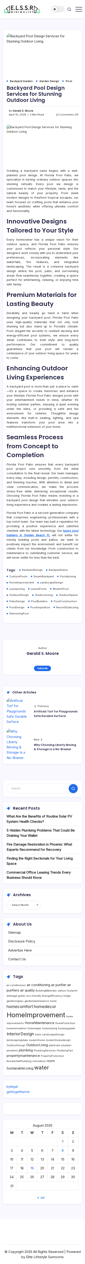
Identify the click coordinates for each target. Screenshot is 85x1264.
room (51, 1061)
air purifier (58, 985)
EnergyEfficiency (52, 995)
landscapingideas (17, 1040)
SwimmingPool (19, 613)
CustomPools (18, 576)
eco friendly (33, 995)
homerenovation (17, 1028)
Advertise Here (20, 950)
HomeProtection (65, 1023)
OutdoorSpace (68, 595)
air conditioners (16, 985)
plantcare (55, 1045)
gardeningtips (15, 1001)
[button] (58, 9)
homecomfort (20, 1006)
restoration (39, 1061)
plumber (66, 1045)
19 (32, 1168)
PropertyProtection (52, 1056)
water (41, 1067)
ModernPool (61, 588)
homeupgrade (66, 1028)
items (38, 1034)
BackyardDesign (32, 569)
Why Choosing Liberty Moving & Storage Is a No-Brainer (55, 747)
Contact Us (17, 959)
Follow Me (42, 668)
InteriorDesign (20, 1033)
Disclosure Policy (21, 941)
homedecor (45, 1006)
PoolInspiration (40, 607)
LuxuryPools (39, 588)
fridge (67, 995)
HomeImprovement (21, 582)
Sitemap (14, 932)
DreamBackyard (44, 576)
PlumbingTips (65, 1050)
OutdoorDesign (19, 595)
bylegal (12, 1086)
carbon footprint (68, 990)
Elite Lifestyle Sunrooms (45, 1257)
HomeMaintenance (39, 1023)
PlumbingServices (45, 1050)
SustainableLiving (20, 1068)
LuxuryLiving (17, 588)
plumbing (26, 1050)
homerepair (34, 1028)
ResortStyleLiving (67, 607)
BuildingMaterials (46, 990)
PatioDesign (17, 601)
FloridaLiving (68, 576)
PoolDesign (16, 607)
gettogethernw (18, 1092)
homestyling (49, 1028)
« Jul (40, 1197)
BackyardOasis (58, 569)
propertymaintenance (23, 1055)
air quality (27, 990)
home (53, 1001)
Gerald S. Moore (23, 110)
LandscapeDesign (51, 582)
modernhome (37, 1040)
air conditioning (38, 985)
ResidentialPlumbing (19, 1061)
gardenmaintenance (36, 1001)
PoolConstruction (65, 601)
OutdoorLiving (44, 595)
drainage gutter (16, 995)
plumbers (12, 1050)
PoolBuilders (39, 601)
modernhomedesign (58, 1040)
